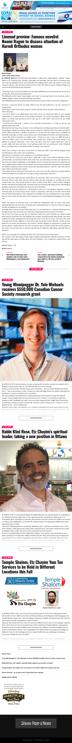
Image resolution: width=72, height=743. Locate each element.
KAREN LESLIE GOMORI (9, 677)
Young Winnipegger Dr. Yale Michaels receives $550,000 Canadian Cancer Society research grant (33, 658)
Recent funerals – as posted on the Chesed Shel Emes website (22, 672)
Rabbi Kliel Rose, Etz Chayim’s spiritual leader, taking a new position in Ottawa (27, 663)
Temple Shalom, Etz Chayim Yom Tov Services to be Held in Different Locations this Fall (30, 668)
